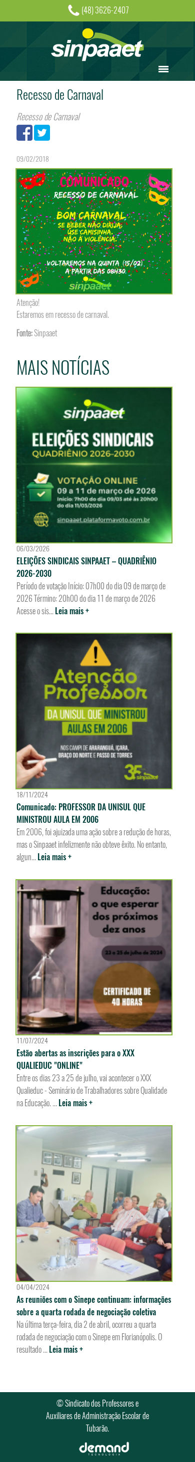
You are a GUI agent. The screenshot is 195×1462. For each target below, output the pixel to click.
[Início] (97, 43)
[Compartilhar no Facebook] (24, 132)
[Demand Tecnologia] (104, 1448)
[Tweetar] (42, 132)
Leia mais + (72, 611)
